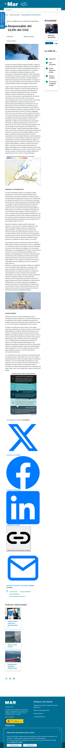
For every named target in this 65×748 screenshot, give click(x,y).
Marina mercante (15, 15)
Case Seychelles (52, 67)
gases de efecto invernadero (17, 596)
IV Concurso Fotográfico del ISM (53, 87)
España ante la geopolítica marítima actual (12, 666)
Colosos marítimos (52, 80)
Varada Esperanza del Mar (52, 73)
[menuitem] (6, 678)
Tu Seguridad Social (39, 716)
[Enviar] (57, 10)
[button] (54, 47)
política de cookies (17, 742)
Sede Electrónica (38, 713)
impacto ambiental (15, 594)
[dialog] (32, 738)
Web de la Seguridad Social (41, 710)
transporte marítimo (25, 591)
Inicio (6, 15)
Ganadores (52, 62)
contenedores (13, 591)
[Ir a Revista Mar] (17, 4)
